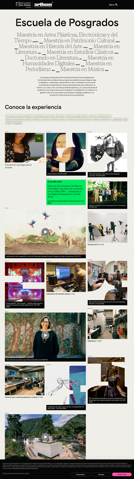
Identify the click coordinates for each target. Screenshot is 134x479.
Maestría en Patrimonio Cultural (79, 119)
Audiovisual (117, 119)
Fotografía (17, 123)
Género (8, 123)
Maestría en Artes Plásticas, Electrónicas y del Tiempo (45, 116)
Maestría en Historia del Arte (100, 116)
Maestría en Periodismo (102, 119)
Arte (125, 119)
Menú (112, 5)
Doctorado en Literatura (14, 116)
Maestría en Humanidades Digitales (18, 119)
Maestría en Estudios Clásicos (77, 116)
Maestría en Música (59, 119)
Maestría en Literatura (42, 119)
